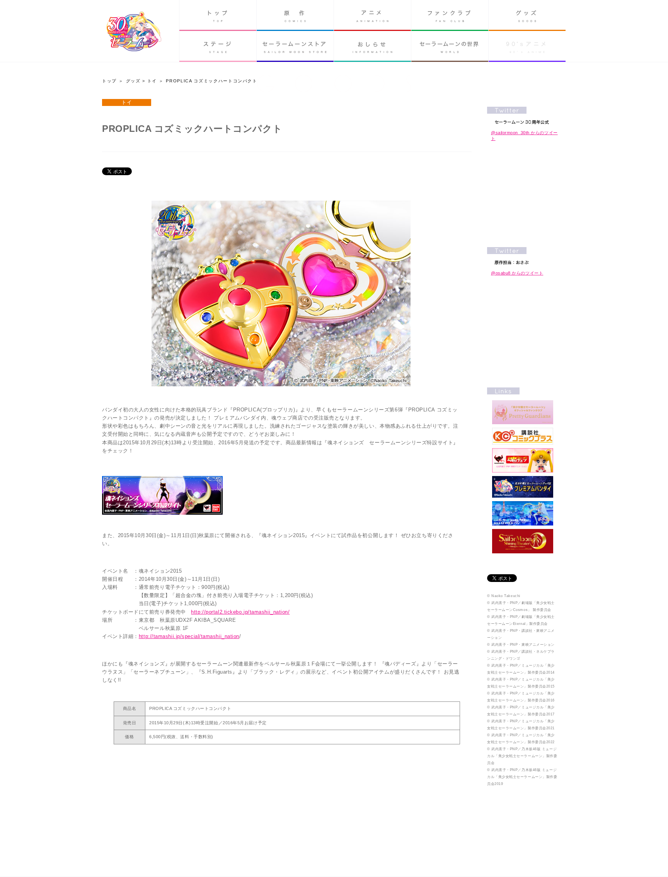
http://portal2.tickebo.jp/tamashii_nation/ (240, 612)
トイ (152, 80)
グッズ (527, 15)
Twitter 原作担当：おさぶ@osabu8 (522, 255)
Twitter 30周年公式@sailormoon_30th (522, 115)
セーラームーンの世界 (449, 46)
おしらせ (372, 46)
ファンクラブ (449, 15)
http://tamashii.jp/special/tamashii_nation (189, 636)
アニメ (372, 15)
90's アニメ (527, 46)
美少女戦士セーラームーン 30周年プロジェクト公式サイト (134, 32)
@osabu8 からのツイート (517, 273)
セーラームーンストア (295, 46)
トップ (217, 15)
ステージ (217, 46)
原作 (295, 15)
